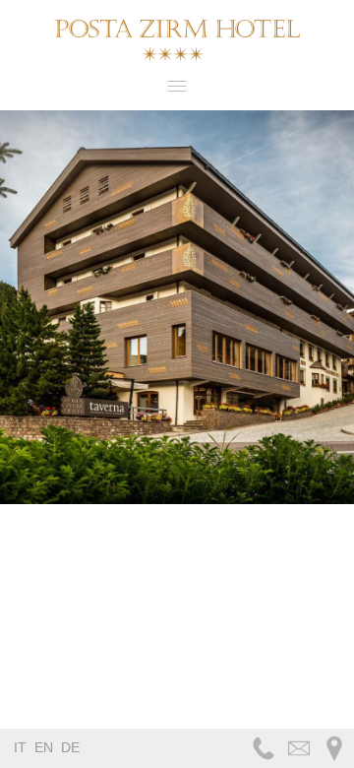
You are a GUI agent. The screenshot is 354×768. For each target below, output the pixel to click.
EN (43, 747)
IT (20, 747)
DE (70, 747)
